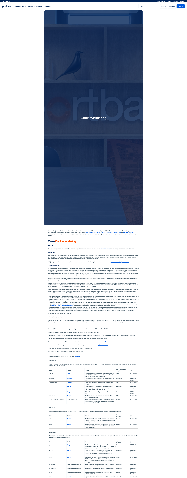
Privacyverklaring (105, 248)
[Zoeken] (157, 6)
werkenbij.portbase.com (114, 232)
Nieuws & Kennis (161, 1)
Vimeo (68, 373)
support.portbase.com (102, 232)
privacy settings (84, 342)
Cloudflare (69, 378)
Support (163, 6)
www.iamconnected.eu (129, 232)
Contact (182, 1)
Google (69, 386)
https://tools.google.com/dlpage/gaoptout (62, 305)
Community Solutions (20, 6)
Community (48, 6)
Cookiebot (77, 356)
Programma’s (39, 6)
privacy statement (103, 345)
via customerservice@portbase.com (120, 262)
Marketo (69, 457)
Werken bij (175, 1)
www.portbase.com (90, 232)
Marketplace (31, 6)
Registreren (172, 6)
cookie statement (108, 342)
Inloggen (181, 6)
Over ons (169, 1)
